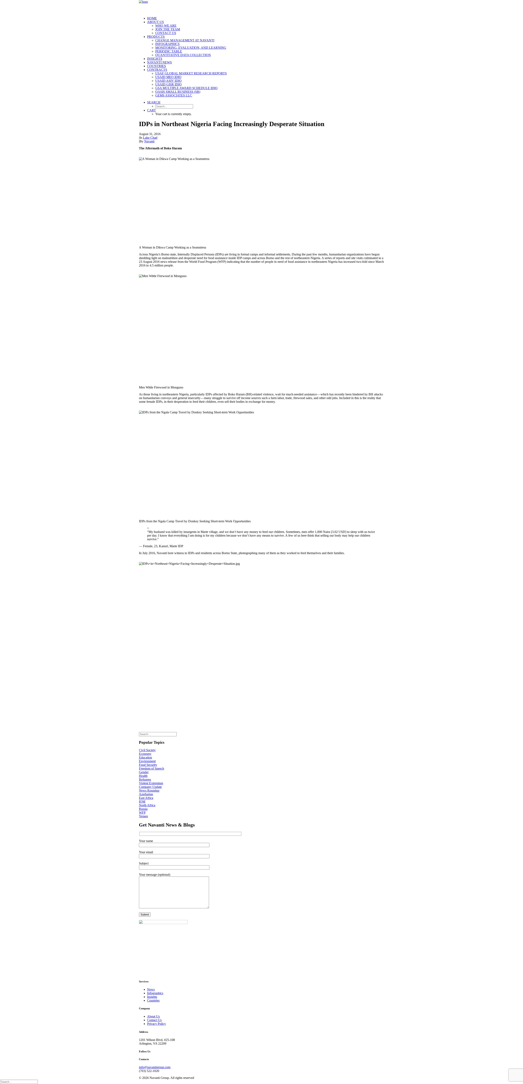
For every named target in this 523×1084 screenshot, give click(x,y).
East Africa (146, 798)
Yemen (143, 816)
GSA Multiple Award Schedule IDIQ (186, 88)
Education (145, 757)
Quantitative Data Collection (183, 55)
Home (152, 18)
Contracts (157, 69)
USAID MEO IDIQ (168, 77)
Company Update (150, 787)
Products (156, 36)
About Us (155, 22)
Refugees (145, 779)
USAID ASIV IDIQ (168, 80)
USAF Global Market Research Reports (191, 73)
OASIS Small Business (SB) (177, 91)
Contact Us (165, 33)
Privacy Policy (156, 1023)
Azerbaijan (146, 794)
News (151, 989)
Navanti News (159, 62)
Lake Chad (150, 137)
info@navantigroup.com (154, 1067)
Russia (143, 809)
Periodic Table (168, 51)
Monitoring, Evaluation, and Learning (190, 47)
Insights (154, 58)
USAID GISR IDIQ (168, 84)
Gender (144, 772)
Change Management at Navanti (184, 40)
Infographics (167, 44)
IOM (142, 801)
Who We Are (166, 25)
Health (143, 776)
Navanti (149, 141)
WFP (142, 812)
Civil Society (147, 750)
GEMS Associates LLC (173, 95)
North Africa (147, 805)
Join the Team (167, 29)
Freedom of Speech (151, 768)
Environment (147, 761)
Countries (156, 66)
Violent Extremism (151, 783)
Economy (145, 754)
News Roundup (149, 790)
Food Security (148, 765)
